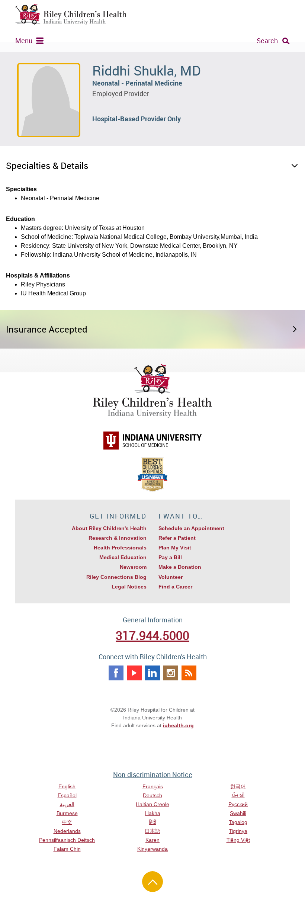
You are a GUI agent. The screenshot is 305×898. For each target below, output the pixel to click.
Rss (189, 673)
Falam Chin (67, 849)
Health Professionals (120, 548)
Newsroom (133, 567)
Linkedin (152, 673)
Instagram (170, 673)
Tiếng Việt (238, 840)
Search (267, 40)
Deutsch (152, 795)
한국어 (238, 786)
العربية (67, 804)
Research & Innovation (118, 538)
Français (152, 786)
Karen (152, 840)
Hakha (152, 813)
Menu (23, 40)
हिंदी (152, 822)
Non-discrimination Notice (152, 774)
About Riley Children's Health (109, 528)
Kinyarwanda (152, 849)
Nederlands (67, 831)
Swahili (238, 813)
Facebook (116, 673)
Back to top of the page (152, 881)
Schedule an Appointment (191, 528)
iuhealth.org (178, 725)
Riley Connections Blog (116, 577)
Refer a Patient (177, 538)
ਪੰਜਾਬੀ (238, 795)
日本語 (152, 831)
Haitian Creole (152, 804)
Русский (238, 804)
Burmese (67, 813)
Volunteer (170, 577)
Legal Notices (129, 587)
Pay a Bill (170, 557)
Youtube (134, 673)
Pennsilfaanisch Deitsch (67, 840)
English (67, 786)
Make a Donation (179, 567)
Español (67, 795)
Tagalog (238, 822)
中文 (67, 822)
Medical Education (123, 557)
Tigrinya (238, 831)
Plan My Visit (174, 548)
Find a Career (175, 587)
